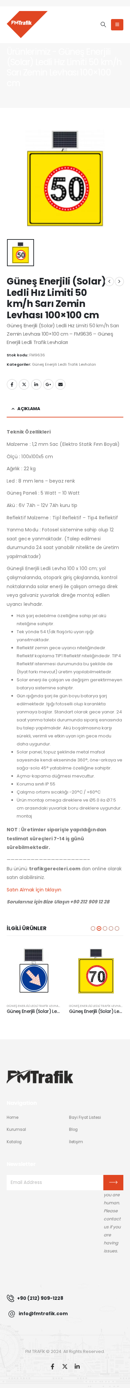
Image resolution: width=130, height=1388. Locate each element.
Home (12, 1117)
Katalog (14, 1142)
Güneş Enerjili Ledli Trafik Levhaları (64, 364)
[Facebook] (52, 1366)
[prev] (109, 281)
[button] (103, 25)
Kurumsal (16, 1129)
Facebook (12, 384)
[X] (64, 1366)
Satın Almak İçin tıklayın (34, 889)
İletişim (76, 1142)
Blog (73, 1129)
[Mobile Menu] (117, 24)
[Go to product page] (34, 971)
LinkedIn (36, 384)
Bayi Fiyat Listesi (85, 1117)
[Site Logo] (27, 24)
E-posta (60, 384)
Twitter (24, 384)
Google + (48, 384)
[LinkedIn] (77, 1366)
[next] (119, 281)
